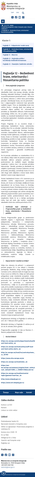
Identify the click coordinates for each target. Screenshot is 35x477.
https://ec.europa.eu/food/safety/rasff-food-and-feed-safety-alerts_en (17, 348)
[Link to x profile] (12, 17)
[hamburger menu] (3, 21)
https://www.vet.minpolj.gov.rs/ (12, 383)
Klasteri (30, 27)
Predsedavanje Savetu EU (9, 421)
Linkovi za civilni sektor (9, 410)
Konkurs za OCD (6, 405)
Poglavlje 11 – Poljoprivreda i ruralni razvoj (16, 45)
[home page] (2, 25)
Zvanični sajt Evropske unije (10, 440)
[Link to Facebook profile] (16, 17)
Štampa (6, 392)
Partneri (4, 408)
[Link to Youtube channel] (19, 17)
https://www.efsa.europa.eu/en (12, 358)
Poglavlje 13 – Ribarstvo (10, 55)
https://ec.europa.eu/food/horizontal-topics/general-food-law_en (15, 374)
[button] (4, 473)
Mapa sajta (19, 392)
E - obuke (10, 25)
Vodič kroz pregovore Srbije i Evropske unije (14, 27)
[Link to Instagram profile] (23, 17)
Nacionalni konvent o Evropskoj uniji (14, 424)
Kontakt (29, 392)
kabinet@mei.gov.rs (8, 467)
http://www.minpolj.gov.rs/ (11, 379)
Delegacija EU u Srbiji (8, 438)
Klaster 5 (4, 29)
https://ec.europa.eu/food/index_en (14, 362)
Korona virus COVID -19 (9, 432)
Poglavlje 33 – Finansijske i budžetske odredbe (17, 64)
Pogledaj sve (5, 443)
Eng (17, 12)
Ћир (12, 12)
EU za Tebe (5, 435)
